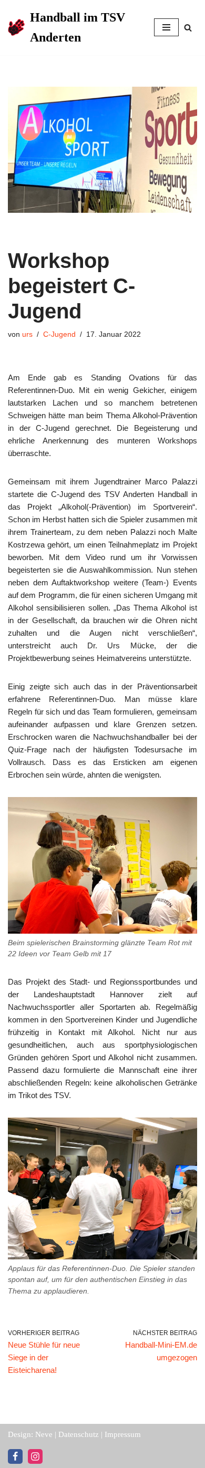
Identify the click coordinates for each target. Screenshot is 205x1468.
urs (27, 334)
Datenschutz (78, 1434)
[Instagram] (35, 1456)
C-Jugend (59, 334)
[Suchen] (188, 28)
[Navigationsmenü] (166, 27)
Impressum (123, 1434)
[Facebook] (15, 1456)
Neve (44, 1434)
